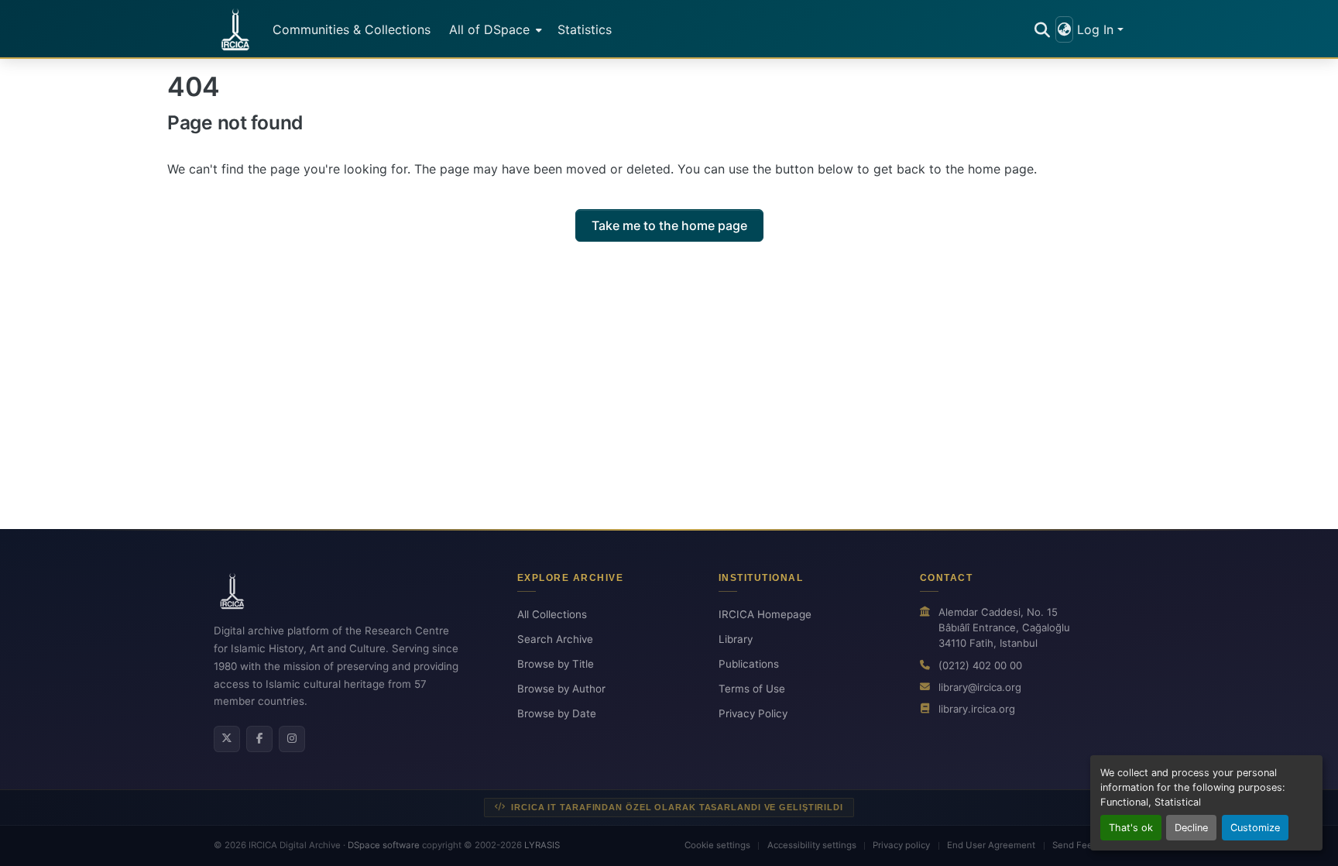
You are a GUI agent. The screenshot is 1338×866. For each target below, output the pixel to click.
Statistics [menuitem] (585, 29)
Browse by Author (561, 688)
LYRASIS (542, 845)
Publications (749, 664)
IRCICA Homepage (765, 614)
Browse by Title (555, 664)
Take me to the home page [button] (669, 225)
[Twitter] (227, 739)
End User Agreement (991, 845)
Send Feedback (1085, 845)
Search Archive (555, 639)
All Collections (552, 614)
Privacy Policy (753, 713)
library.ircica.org (976, 709)
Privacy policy (901, 845)
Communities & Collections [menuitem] (352, 29)
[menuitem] (494, 29)
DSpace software (384, 845)
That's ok (1131, 827)
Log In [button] (1097, 29)
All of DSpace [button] (489, 29)
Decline (1191, 827)
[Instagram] (292, 739)
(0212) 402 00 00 (980, 665)
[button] (235, 29)
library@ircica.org (979, 687)
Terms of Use (752, 688)
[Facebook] (259, 739)
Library (736, 639)
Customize (1255, 827)
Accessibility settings (811, 845)
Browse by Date (556, 713)
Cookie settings (717, 845)
